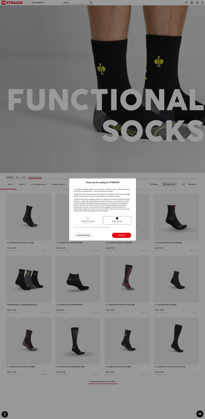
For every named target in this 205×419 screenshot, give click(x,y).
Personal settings (83, 235)
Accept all (121, 235)
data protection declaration (101, 227)
